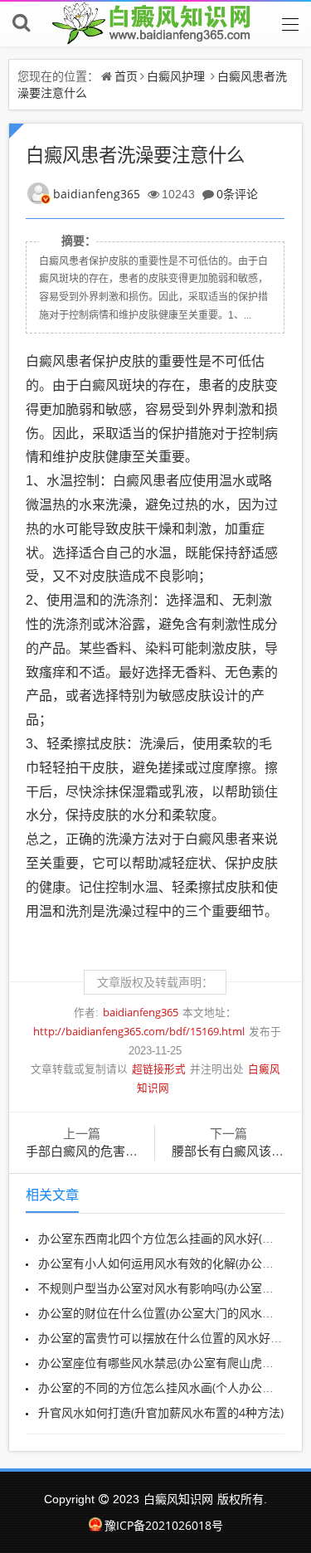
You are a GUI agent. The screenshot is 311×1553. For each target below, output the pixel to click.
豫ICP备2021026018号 (163, 1525)
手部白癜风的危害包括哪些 (100, 1150)
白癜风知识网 (178, 1499)
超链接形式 (159, 1069)
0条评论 (237, 194)
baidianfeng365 (96, 194)
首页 (126, 76)
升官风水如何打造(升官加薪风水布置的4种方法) (161, 1412)
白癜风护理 (176, 76)
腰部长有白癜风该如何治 (240, 1150)
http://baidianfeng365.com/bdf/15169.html (139, 1032)
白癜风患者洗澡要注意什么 (135, 155)
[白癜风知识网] (155, 23)
